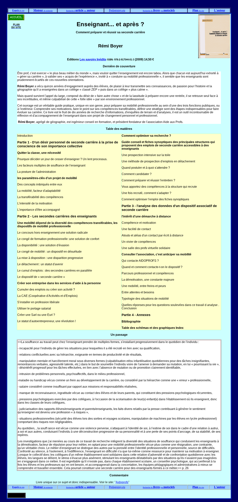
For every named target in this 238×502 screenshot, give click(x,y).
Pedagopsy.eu (117, 10)
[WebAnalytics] (16, 495)
